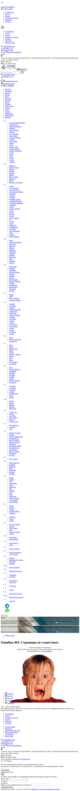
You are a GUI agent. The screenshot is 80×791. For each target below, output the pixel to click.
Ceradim (12, 197)
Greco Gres (13, 324)
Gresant (11, 330)
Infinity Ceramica (15, 354)
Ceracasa (12, 196)
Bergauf (11, 173)
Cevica (11, 216)
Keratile (11, 377)
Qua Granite (13, 459)
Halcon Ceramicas (15, 339)
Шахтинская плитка (16, 597)
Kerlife (11, 379)
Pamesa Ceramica (15, 433)
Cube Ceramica (14, 237)
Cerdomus (12, 205)
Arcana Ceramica (15, 138)
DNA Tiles (12, 252)
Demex (11, 248)
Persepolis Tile (14, 438)
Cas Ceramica (13, 188)
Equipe (11, 278)
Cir (10, 220)
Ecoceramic (13, 267)
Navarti (11, 414)
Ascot (11, 145)
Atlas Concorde (14, 149)
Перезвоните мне (7, 787)
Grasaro (11, 321)
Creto (11, 233)
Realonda (12, 466)
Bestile (11, 175)
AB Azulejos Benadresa (17, 123)
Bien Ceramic (13, 177)
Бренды (10, 85)
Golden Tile (13, 311)
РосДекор (12, 586)
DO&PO (12, 253)
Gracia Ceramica (14, 315)
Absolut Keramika (15, 126)
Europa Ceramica (15, 281)
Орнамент (12, 575)
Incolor (11, 352)
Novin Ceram (13, 422)
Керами (11, 558)
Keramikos (12, 371)
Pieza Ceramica (14, 440)
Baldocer (12, 166)
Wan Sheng (13, 537)
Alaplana (12, 128)
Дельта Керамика (15, 552)
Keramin (12, 373)
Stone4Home (13, 502)
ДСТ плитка (13, 554)
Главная (10, 694)
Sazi (10, 481)
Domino (12, 255)
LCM (11, 395)
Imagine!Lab (13, 349)
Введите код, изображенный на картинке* (16, 785)
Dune (11, 259)
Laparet (11, 392)
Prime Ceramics (14, 451)
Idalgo (11, 347)
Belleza (11, 169)
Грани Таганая (14, 549)
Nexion (11, 420)
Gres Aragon (13, 326)
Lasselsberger (13, 394)
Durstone (12, 261)
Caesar (11, 186)
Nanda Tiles (13, 412)
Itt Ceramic (12, 364)
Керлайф (12, 562)
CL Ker (11, 222)
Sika (10, 489)
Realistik (12, 465)
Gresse (11, 334)
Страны (4, 85)
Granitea (12, 317)
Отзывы (8, 39)
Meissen (12, 407)
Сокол (11, 590)
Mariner (11, 405)
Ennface (12, 276)
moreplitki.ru (48, 651)
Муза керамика (14, 567)
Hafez (11, 338)
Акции (7, 35)
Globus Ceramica (15, 309)
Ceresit (11, 207)
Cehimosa (12, 194)
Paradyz (11, 435)
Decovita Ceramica (15, 242)
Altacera (12, 132)
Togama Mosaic (14, 511)
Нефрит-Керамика (15, 571)
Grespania (12, 332)
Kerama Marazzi (14, 369)
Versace (11, 526)
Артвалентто (13, 543)
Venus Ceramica (14, 524)
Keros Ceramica (14, 380)
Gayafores (12, 306)
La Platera (12, 388)
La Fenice (12, 386)
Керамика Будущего (16, 560)
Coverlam (12, 229)
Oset (10, 429)
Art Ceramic (13, 141)
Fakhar (11, 295)
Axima (11, 153)
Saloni (11, 478)
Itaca (10, 358)
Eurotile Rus (13, 287)
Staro (11, 494)
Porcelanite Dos (14, 448)
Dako (11, 240)
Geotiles (12, 308)
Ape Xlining (13, 136)
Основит (12, 577)
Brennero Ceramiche (16, 182)
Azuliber (12, 162)
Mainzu (11, 401)
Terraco (11, 508)
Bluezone (12, 179)
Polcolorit (12, 444)
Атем (11, 545)
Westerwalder (13, 539)
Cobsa (11, 224)
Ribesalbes (12, 470)
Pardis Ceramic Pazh (16, 437)
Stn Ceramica (13, 500)
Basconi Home (14, 167)
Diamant (12, 250)
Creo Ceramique (14, 231)
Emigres (12, 274)
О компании (9, 31)
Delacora (12, 246)
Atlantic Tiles (13, 147)
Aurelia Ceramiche (15, 151)
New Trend (13, 418)
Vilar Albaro (13, 528)
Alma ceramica (14, 130)
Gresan (11, 328)
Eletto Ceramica (14, 272)
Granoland (12, 319)
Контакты (8, 41)
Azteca (11, 158)
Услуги (7, 33)
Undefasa (12, 517)
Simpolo (12, 491)
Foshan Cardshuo (15, 300)
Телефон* (4, 781)
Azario (11, 154)
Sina (10, 493)
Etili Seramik (13, 280)
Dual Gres (12, 257)
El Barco (12, 268)
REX (11, 468)
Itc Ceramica (13, 362)
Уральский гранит (15, 593)
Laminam (12, 390)
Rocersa (11, 472)
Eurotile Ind (13, 285)
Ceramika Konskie (15, 201)
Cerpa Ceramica (14, 209)
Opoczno (12, 427)
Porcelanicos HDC (15, 446)
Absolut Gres (13, 125)
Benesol (11, 171)
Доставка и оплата (11, 37)
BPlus (11, 181)
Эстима (11, 601)
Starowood (12, 496)
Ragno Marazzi (14, 463)
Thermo (11, 509)
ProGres (12, 455)
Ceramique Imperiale (16, 203)
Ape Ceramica (14, 134)
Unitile (11, 521)
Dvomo (11, 263)
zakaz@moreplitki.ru (8, 7)
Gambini (12, 304)
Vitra (10, 530)
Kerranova (12, 382)
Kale (10, 367)
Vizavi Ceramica (14, 532)
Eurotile (11, 283)
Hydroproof (13, 341)
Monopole (12, 409)
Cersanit (12, 214)
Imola (11, 351)
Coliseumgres (13, 227)
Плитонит (12, 582)
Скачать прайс (10, 43)
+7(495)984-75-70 (7, 48)
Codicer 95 (12, 225)
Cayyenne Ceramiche (16, 192)
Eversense (12, 289)
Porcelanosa (13, 450)
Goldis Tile (12, 313)
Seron (11, 485)
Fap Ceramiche (14, 298)
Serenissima (13, 483)
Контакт (12, 564)
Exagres (11, 291)
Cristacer (12, 235)
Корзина (10, 703)
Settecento (12, 487)
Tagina (11, 506)
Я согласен (5, 770)
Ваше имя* (5, 779)
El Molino (12, 270)
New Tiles (12, 416)
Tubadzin (12, 513)
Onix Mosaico (14, 425)
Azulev (11, 160)
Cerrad (11, 210)
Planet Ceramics (14, 442)
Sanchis (11, 480)
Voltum (11, 534)
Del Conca (12, 244)
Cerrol (11, 212)
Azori (11, 156)
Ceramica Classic (15, 199)
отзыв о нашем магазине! (48, 632)
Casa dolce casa (14, 190)
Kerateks (12, 375)
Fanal (11, 296)
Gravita (11, 323)
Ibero (11, 345)
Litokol (11, 397)
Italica (11, 360)
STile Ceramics (14, 498)
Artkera (11, 143)
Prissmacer (12, 453)
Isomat (11, 356)
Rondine (12, 474)
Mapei (11, 403)
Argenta (11, 139)
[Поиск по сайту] (22, 72)
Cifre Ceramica (14, 218)
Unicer (11, 519)
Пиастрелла (13, 580)
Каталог (10, 696)
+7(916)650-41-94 (9, 46)
